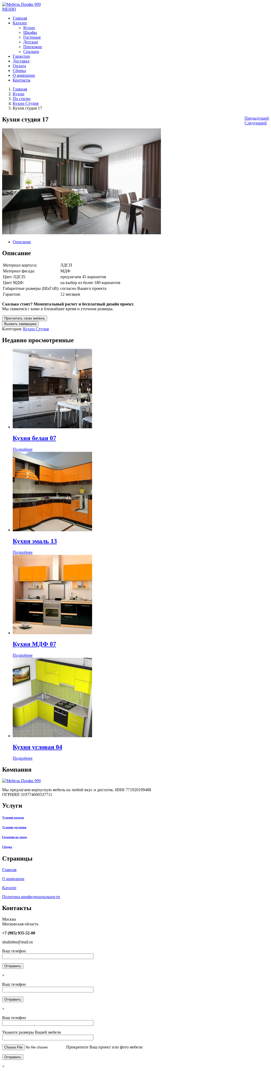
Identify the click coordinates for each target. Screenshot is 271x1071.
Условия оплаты (13, 817)
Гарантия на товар (14, 837)
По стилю (21, 98)
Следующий (256, 123)
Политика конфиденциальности (31, 896)
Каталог (9, 887)
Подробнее (23, 449)
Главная (20, 89)
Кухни (18, 94)
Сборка (7, 846)
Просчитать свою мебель (24, 318)
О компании (13, 878)
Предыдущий (257, 118)
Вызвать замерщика (20, 324)
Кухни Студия (25, 103)
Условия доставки (14, 827)
